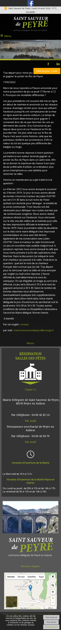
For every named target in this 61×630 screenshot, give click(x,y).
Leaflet (16, 608)
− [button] (53, 603)
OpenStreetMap (35, 608)
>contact (24, 324)
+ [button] (53, 598)
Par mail (30, 420)
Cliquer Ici (30, 389)
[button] (53, 576)
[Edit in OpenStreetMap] (42, 608)
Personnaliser (51, 627)
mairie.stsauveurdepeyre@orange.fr (34, 330)
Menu (7, 36)
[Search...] (53, 585)
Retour (30, 343)
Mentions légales (30, 566)
